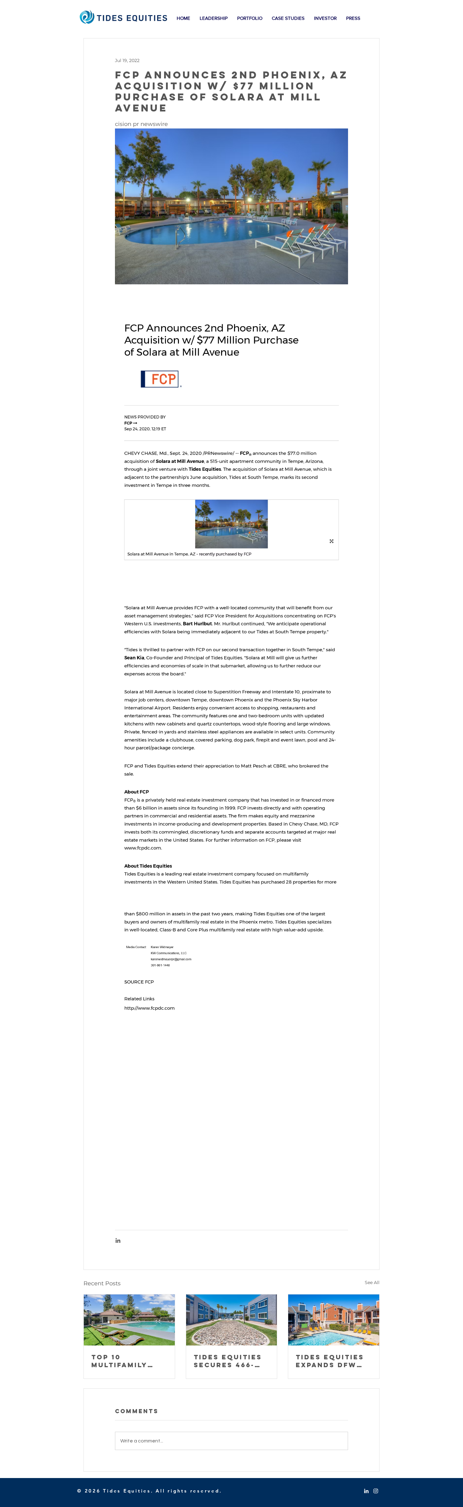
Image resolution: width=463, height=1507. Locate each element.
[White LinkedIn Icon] (366, 1491)
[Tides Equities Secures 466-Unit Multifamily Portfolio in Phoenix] (231, 1319)
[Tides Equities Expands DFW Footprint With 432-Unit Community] (333, 1319)
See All (372, 1282)
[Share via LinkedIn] (118, 1240)
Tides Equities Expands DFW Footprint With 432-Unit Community (333, 1361)
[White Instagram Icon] (376, 1491)
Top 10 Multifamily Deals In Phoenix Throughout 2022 (121, 1361)
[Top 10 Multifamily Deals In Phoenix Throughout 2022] (129, 1319)
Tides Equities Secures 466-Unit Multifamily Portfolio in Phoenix (228, 1361)
